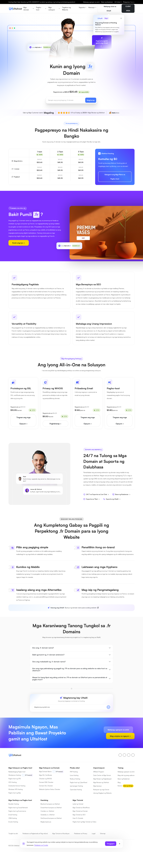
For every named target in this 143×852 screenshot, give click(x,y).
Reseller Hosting (13, 804)
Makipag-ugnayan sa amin (91, 2)
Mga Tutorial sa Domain (80, 811)
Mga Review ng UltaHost (101, 782)
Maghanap (91, 100)
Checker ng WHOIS (45, 779)
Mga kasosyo (97, 786)
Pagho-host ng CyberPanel (78, 782)
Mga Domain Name (45, 771)
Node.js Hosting (75, 779)
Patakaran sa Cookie (41, 845)
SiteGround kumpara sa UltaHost (51, 818)
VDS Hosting (12, 782)
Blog (119, 782)
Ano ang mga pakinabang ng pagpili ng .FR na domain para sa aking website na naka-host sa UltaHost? (69, 669)
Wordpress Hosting (14, 775)
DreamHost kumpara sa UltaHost (51, 808)
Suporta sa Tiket (92, 499)
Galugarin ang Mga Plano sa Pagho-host (114, 177)
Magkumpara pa (46, 822)
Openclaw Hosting (76, 790)
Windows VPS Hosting (15, 789)
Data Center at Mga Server (102, 775)
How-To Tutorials (78, 818)
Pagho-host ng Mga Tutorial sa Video (84, 822)
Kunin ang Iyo (18, 243)
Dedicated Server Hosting (16, 786)
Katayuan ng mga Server (101, 790)
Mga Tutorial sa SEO (79, 815)
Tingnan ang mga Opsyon (23, 420)
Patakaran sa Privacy (80, 833)
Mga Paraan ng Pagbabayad (102, 779)
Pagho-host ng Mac (14, 793)
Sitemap (102, 833)
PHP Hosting (74, 772)
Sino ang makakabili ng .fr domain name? (49, 662)
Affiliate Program (98, 772)
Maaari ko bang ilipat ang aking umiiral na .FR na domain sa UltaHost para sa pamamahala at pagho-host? (69, 678)
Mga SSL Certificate (45, 775)
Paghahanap (55, 424)
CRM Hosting (12, 818)
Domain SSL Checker (46, 786)
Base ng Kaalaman (107, 2)
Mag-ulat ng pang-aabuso (126, 775)
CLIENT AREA (128, 8)
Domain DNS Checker (46, 782)
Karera (120, 786)
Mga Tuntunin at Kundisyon (60, 833)
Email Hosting (12, 815)
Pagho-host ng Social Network (18, 808)
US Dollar (118, 2)
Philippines (129, 2)
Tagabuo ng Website (66, 8)
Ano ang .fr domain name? (43, 648)
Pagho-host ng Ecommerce (17, 811)
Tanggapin (111, 844)
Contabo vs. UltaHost (47, 811)
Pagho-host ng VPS (14, 779)
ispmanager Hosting (76, 786)
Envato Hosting (13, 822)
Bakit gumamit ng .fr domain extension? (48, 655)
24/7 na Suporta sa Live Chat (96, 494)
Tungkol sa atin (13, 833)
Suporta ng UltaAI (112, 499)
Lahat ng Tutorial (78, 804)
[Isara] (119, 843)
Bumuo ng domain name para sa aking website (73, 608)
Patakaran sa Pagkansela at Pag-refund (35, 833)
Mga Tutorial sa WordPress (81, 808)
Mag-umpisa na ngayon (119, 736)
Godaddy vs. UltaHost (48, 815)
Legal (93, 833)
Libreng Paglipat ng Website (102, 793)
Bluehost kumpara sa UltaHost (50, 804)
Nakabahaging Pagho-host (16, 772)
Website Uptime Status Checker (49, 789)
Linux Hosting (74, 775)
